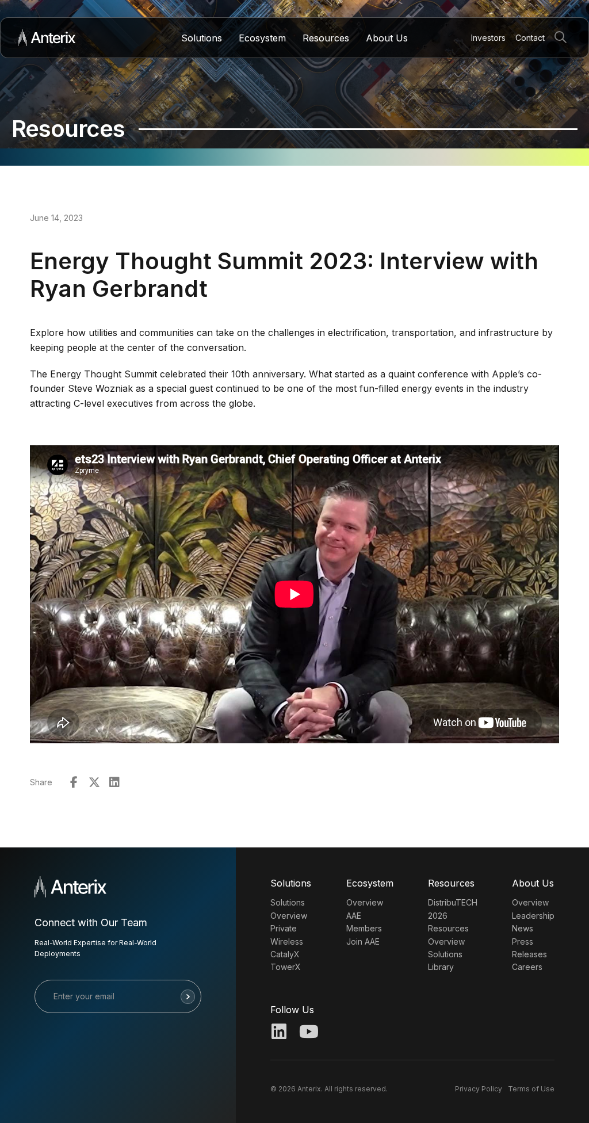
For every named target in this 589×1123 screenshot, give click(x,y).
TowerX (285, 967)
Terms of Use (531, 1088)
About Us (387, 38)
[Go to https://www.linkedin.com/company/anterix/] (279, 1032)
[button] (563, 38)
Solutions (201, 38)
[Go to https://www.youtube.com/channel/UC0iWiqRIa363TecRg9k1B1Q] (307, 1032)
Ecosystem (262, 38)
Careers (527, 967)
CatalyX (285, 954)
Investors (488, 38)
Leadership (533, 915)
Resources (326, 38)
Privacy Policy (478, 1088)
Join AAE (363, 941)
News (522, 928)
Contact (530, 38)
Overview (364, 902)
